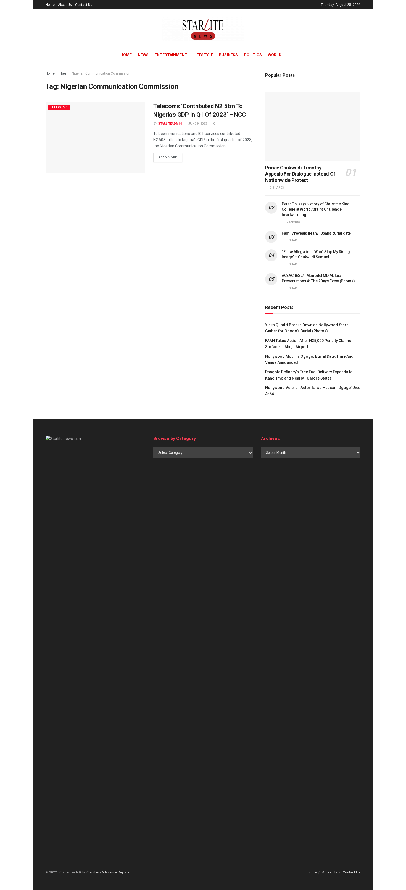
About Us (65, 5)
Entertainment (171, 55)
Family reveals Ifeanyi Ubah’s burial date (316, 233)
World (274, 55)
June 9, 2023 (197, 123)
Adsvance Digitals (116, 872)
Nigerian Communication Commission (101, 73)
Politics (253, 55)
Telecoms (59, 107)
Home (50, 5)
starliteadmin (170, 123)
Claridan (92, 872)
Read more (168, 157)
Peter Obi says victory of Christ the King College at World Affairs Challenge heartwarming (316, 209)
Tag (63, 73)
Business (228, 55)
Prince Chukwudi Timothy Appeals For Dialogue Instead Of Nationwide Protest (300, 174)
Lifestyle (203, 55)
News (143, 55)
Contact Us (83, 5)
